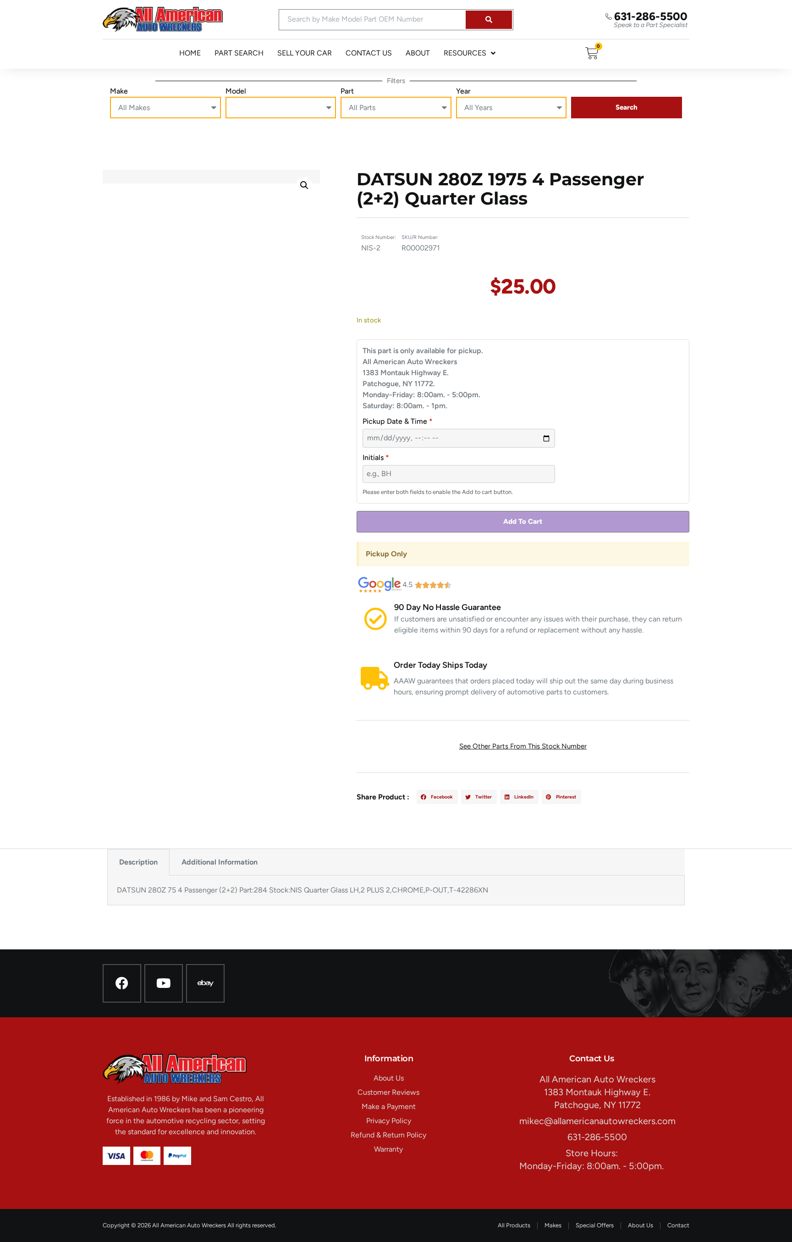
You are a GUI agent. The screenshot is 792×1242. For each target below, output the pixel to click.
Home (190, 53)
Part (347, 91)
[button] (304, 185)
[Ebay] (205, 983)
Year (463, 91)
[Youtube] (163, 983)
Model (236, 91)
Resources (465, 53)
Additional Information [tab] (220, 862)
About (418, 53)
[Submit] (489, 20)
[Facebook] (122, 983)
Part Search (239, 53)
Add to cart (522, 521)
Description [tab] (138, 862)
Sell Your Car (304, 53)
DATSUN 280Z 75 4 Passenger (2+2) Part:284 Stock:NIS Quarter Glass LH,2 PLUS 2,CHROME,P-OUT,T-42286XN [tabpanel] (302, 890)
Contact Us (369, 53)
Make (119, 91)
